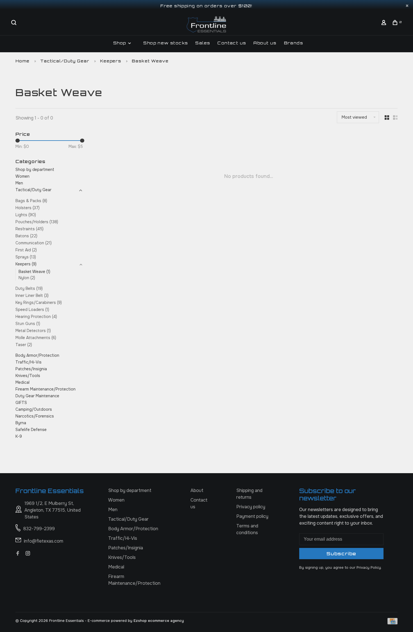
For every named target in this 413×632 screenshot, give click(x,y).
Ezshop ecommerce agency (158, 620)
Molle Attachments (35, 337)
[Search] (14, 23)
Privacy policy (250, 507)
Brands (293, 42)
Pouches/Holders (36, 221)
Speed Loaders (32, 309)
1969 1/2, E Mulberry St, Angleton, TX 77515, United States (52, 510)
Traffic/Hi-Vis (28, 362)
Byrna (20, 422)
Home (22, 60)
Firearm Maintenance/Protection (45, 389)
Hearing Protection (36, 316)
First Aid (26, 249)
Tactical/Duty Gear (64, 60)
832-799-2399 (39, 529)
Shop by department (34, 169)
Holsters (27, 207)
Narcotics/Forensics (34, 416)
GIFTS (21, 402)
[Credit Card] (392, 623)
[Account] (384, 23)
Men (19, 183)
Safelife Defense (31, 429)
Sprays (25, 256)
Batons (26, 235)
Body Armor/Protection (37, 355)
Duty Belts (29, 288)
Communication (33, 242)
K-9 (18, 436)
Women (22, 176)
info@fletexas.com (43, 541)
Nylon (27, 277)
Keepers (110, 60)
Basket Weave (150, 60)
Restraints (29, 228)
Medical (22, 382)
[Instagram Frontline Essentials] (28, 554)
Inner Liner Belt (32, 295)
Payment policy (252, 516)
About (196, 490)
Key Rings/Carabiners (38, 302)
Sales (202, 42)
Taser (23, 344)
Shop (120, 42)
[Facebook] (17, 554)
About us (264, 42)
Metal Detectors (33, 330)
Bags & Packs (31, 200)
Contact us (231, 42)
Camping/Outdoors (33, 409)
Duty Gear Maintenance (37, 395)
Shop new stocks (165, 42)
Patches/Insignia (31, 368)
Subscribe (341, 553)
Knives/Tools (27, 375)
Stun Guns (27, 323)
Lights (25, 214)
